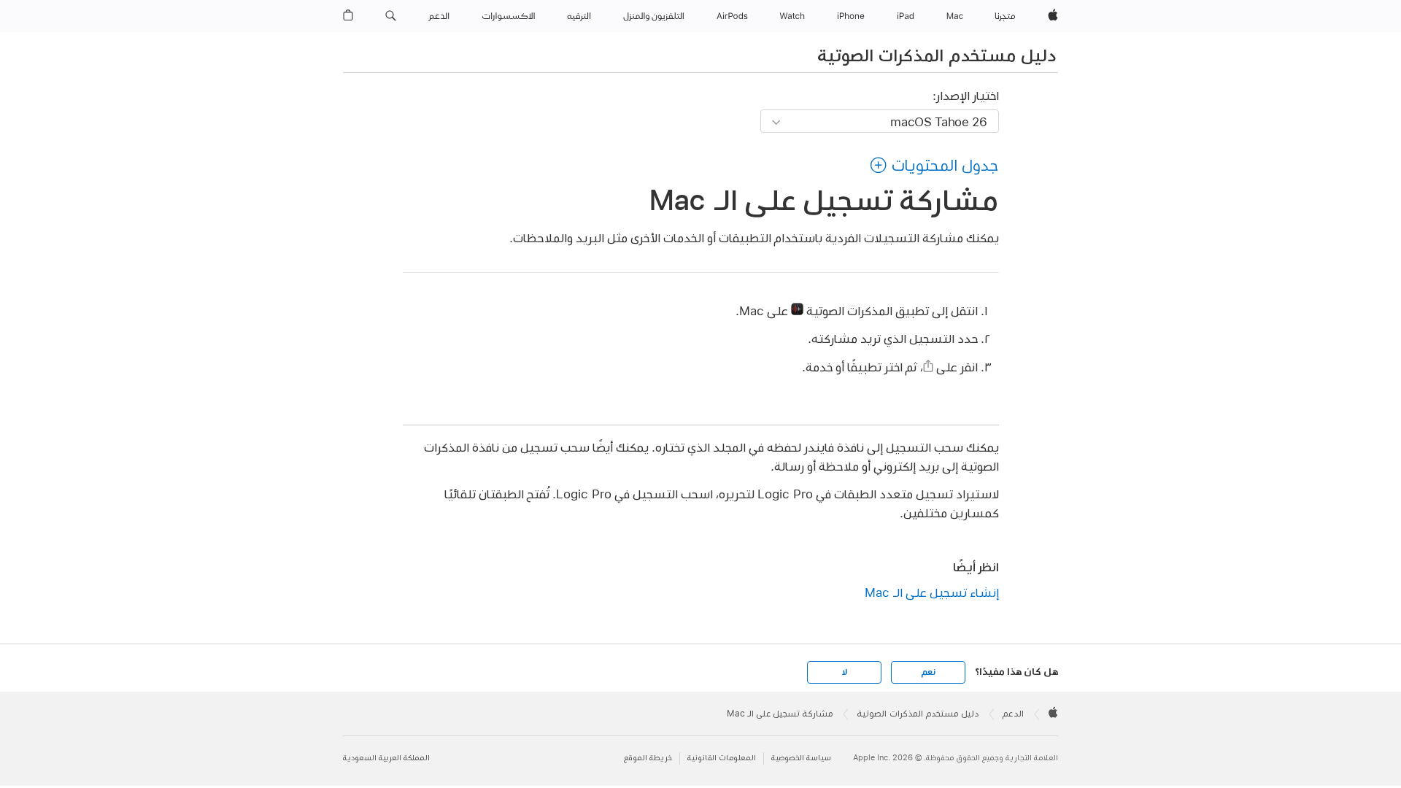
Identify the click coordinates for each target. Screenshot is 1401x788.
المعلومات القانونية (721, 758)
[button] (390, 16)
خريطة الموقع (648, 758)
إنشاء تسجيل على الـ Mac (932, 592)
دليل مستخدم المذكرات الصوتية (936, 54)
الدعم (1013, 713)
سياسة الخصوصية (801, 758)
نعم (928, 672)
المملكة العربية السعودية (386, 758)
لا (844, 672)
